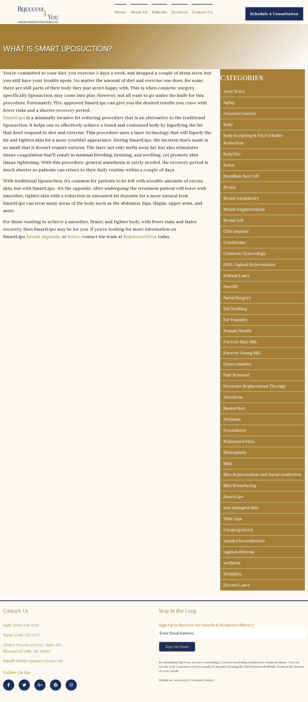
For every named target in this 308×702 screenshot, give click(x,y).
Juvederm (233, 397)
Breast (229, 187)
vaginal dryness (238, 551)
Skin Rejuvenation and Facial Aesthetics (262, 474)
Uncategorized (238, 529)
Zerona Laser (236, 585)
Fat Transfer (235, 319)
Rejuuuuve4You (140, 236)
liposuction (234, 408)
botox (73, 236)
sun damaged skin (241, 507)
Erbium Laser (236, 275)
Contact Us (202, 12)
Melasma (232, 419)
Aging (229, 102)
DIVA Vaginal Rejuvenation (249, 264)
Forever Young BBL (242, 353)
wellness (231, 563)
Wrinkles (232, 574)
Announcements (239, 113)
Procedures (234, 430)
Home (120, 12)
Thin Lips (232, 518)
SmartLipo (14, 117)
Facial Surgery (237, 297)
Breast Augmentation (244, 209)
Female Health (237, 330)
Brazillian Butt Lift (241, 176)
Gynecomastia (237, 364)
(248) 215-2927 (27, 635)
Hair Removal (236, 375)
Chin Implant (236, 231)
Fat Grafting (235, 308)
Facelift (230, 286)
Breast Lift (233, 220)
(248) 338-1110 (26, 625)
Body (228, 124)
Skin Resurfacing (239, 485)
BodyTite (232, 154)
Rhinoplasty (234, 452)
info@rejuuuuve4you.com (39, 660)
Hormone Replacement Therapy (254, 386)
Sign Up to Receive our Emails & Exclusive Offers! (206, 625)
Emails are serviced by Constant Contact (186, 680)
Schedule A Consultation (274, 13)
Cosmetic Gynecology (244, 253)
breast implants (43, 236)
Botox (228, 165)
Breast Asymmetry (241, 198)
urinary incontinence (244, 540)
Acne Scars (233, 91)
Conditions (234, 242)
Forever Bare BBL (240, 342)
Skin (227, 463)
